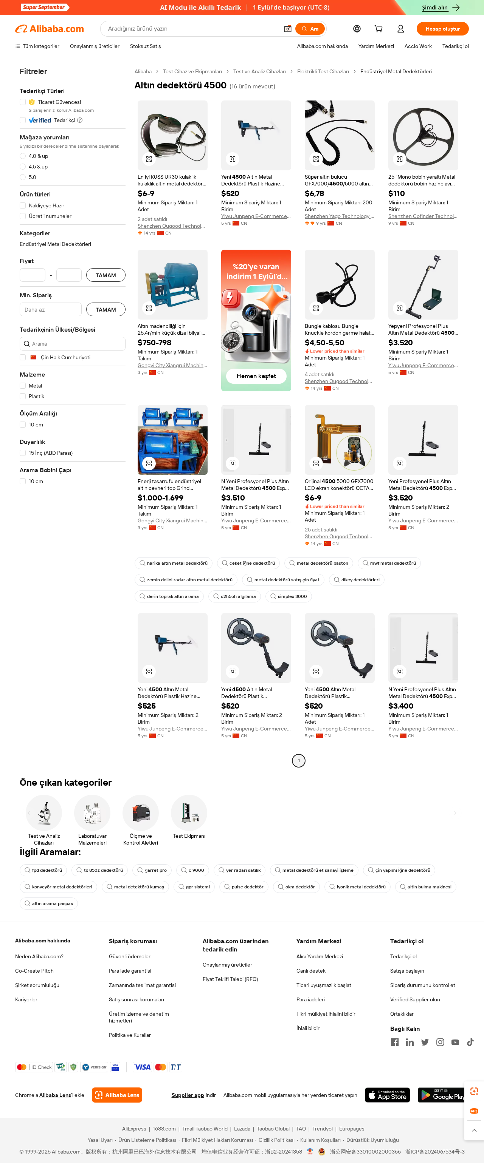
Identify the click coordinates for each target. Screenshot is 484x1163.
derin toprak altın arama (173, 596)
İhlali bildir (308, 1028)
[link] (474, 1091)
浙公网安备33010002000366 (365, 1152)
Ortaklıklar (402, 1014)
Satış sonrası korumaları (136, 999)
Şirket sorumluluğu (37, 985)
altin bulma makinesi (429, 887)
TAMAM (106, 275)
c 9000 (196, 870)
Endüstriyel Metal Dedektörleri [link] (396, 71)
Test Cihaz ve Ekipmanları (192, 71)
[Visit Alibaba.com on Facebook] (394, 1042)
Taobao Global (273, 1129)
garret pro (156, 870)
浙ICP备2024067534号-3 (435, 1152)
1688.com (164, 1129)
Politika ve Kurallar (130, 1035)
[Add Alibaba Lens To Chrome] (117, 1095)
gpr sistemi (198, 887)
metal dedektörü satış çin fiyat (287, 579)
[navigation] (73, 417)
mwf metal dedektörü (393, 563)
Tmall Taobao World (205, 1129)
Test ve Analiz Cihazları (259, 71)
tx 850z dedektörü (103, 870)
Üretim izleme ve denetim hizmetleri (139, 1017)
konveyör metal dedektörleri (62, 887)
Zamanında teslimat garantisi (142, 985)
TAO (301, 1129)
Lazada (242, 1129)
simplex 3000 (292, 596)
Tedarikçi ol (403, 956)
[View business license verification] (310, 1151)
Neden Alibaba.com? (39, 956)
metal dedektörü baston (322, 563)
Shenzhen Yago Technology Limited (340, 216)
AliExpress (134, 1129)
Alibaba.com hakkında (42, 941)
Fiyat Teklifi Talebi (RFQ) (230, 979)
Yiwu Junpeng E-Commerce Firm (256, 216)
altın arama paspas (52, 903)
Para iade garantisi (130, 971)
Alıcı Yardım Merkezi (319, 956)
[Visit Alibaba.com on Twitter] (425, 1042)
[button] (287, 28)
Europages (352, 1129)
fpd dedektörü (47, 870)
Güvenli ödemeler (129, 956)
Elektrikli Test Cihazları (323, 71)
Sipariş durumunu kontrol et (422, 985)
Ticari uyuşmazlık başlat (323, 985)
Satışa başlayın (407, 971)
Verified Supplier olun (415, 999)
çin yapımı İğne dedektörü (402, 870)
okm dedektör (300, 887)
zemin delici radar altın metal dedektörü (190, 579)
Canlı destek (311, 971)
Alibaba (143, 71)
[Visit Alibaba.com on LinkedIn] (409, 1042)
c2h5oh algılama (238, 596)
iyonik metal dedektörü (361, 887)
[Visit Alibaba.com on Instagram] (440, 1042)
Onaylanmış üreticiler (227, 965)
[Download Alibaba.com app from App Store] (387, 1095)
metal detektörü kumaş (139, 887)
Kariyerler (26, 999)
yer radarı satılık (243, 870)
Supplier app (188, 1095)
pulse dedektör (248, 887)
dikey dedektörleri (360, 579)
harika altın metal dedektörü (177, 563)
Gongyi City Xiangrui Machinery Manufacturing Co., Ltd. (173, 365)
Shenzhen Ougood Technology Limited (173, 226)
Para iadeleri (310, 999)
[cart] (380, 30)
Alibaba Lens (55, 1095)
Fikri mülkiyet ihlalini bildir (325, 1014)
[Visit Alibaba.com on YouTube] (455, 1042)
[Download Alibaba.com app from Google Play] (443, 1095)
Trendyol (322, 1129)
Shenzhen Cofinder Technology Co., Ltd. (423, 216)
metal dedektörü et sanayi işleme (318, 870)
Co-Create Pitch (34, 971)
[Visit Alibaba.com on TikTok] (470, 1042)
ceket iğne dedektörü (252, 563)
